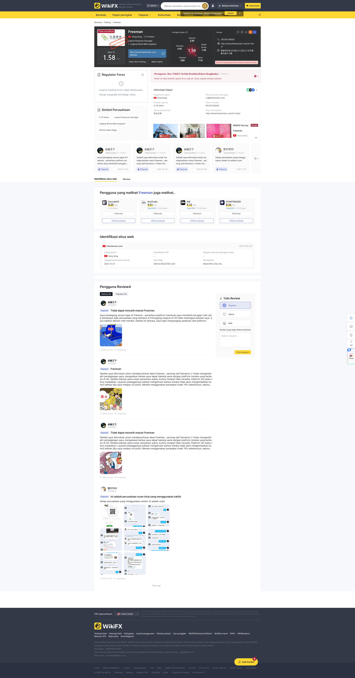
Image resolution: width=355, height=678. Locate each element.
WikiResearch (244, 633)
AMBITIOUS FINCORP (175, 668)
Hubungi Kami (115, 633)
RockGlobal (251, 668)
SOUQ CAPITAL (219, 668)
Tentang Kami (100, 633)
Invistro (126, 668)
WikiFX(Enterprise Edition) (200, 633)
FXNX (96, 668)
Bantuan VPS (100, 636)
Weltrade (119, 672)
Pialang (107, 22)
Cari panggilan (179, 633)
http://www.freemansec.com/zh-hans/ (223, 113)
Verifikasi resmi (221, 633)
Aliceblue (155, 672)
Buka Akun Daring (137, 61)
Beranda (98, 22)
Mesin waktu (157, 61)
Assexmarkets (139, 668)
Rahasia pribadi (164, 633)
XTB (152, 668)
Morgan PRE (142, 672)
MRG (159, 668)
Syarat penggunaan (145, 633)
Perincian (119, 213)
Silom (165, 672)
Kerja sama (113, 636)
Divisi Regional (127, 636)
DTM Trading (236, 668)
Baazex (129, 672)
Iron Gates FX (198, 672)
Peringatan (129, 633)
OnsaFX (192, 668)
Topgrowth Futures (180, 672)
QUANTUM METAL (102, 672)
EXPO (232, 633)
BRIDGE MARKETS (111, 668)
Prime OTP (204, 668)
